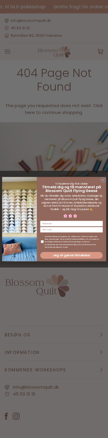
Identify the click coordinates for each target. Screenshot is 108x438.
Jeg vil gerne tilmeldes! (71, 255)
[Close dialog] (103, 180)
